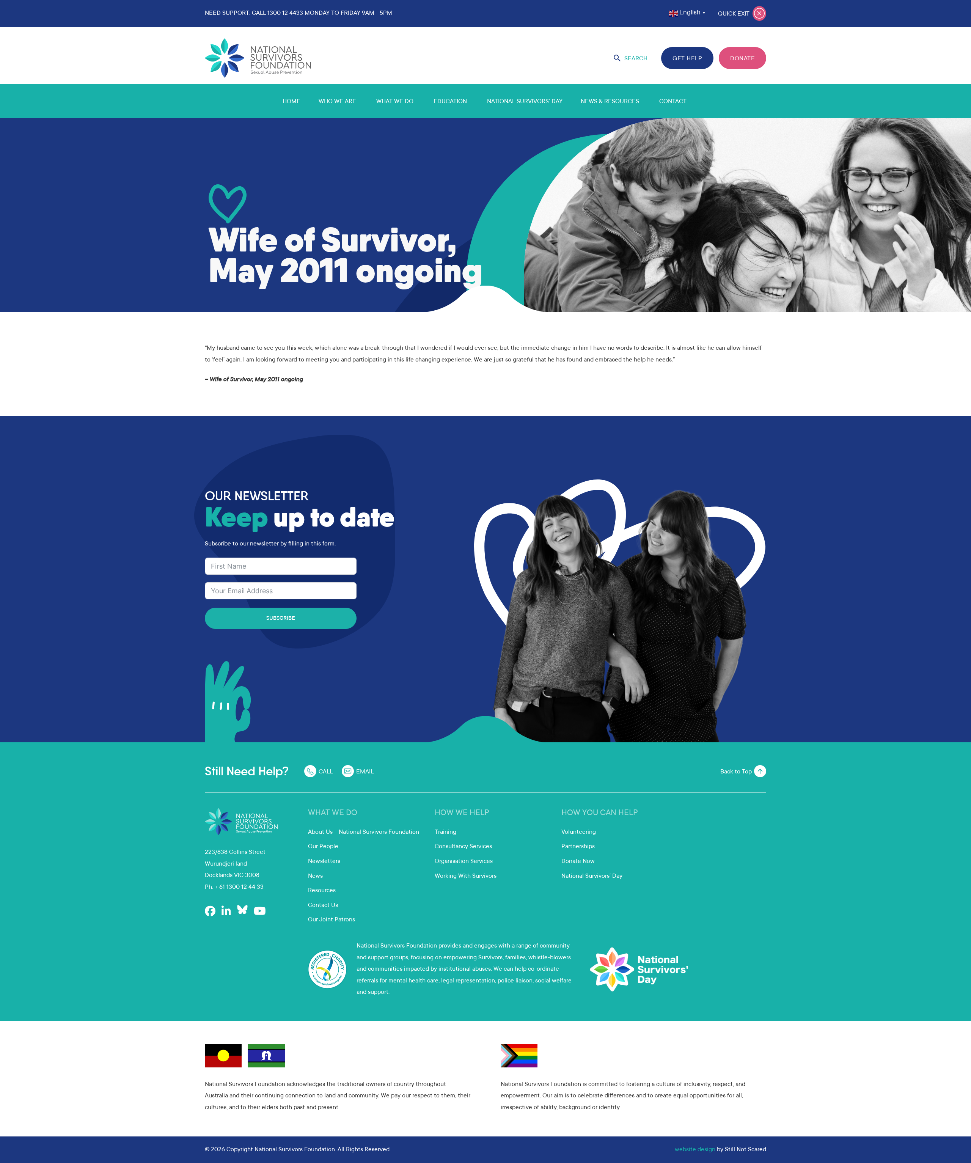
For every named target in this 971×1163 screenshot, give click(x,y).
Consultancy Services (463, 846)
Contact (673, 101)
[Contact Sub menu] (696, 101)
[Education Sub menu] (476, 101)
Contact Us (323, 905)
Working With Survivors (465, 876)
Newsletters (324, 861)
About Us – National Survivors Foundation (363, 832)
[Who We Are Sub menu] (365, 101)
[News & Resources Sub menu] (648, 101)
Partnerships (578, 846)
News (315, 876)
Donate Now (578, 861)
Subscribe (280, 619)
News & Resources (610, 101)
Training (445, 832)
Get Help (687, 58)
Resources (322, 890)
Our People (323, 846)
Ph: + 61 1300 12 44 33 (234, 887)
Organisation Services (464, 861)
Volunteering (578, 832)
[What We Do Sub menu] (422, 101)
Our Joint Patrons (331, 919)
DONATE (742, 58)
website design (695, 1149)
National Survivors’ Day (524, 101)
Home (291, 101)
